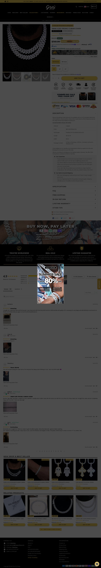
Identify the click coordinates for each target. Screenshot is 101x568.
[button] (97, 564)
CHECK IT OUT (50, 297)
